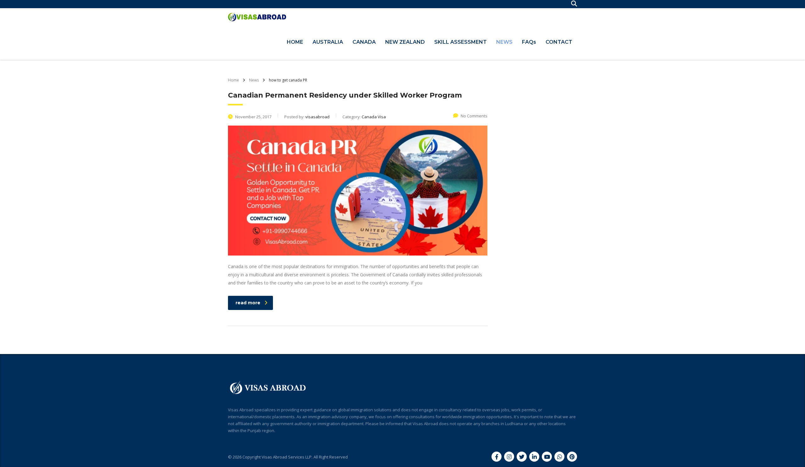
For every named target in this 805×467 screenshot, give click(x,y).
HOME (295, 42)
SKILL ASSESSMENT (460, 42)
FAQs (529, 42)
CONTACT (559, 42)
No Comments (474, 116)
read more (248, 303)
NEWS (504, 42)
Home (233, 80)
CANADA (364, 42)
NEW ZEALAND (405, 42)
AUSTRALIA (328, 42)
